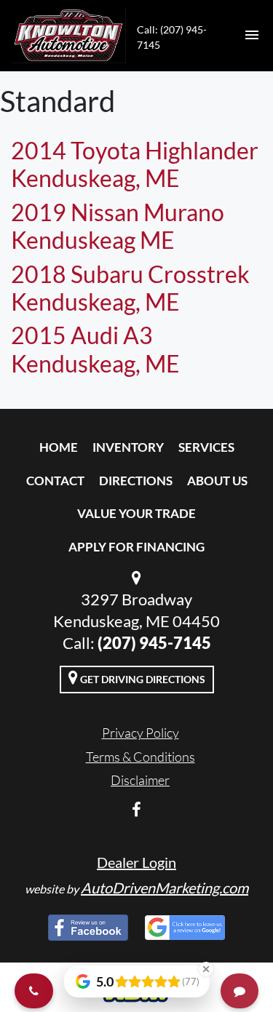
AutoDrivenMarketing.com (164, 887)
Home (58, 447)
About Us (217, 480)
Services (206, 447)
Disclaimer (140, 780)
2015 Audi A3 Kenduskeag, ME (95, 349)
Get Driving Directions (141, 679)
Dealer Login (136, 862)
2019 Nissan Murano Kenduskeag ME (117, 226)
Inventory (128, 447)
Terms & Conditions (140, 757)
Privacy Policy (140, 733)
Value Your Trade (136, 513)
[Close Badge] (206, 969)
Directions (136, 480)
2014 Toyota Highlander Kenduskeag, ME (134, 164)
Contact (55, 480)
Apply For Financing (136, 546)
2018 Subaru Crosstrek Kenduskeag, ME (130, 288)
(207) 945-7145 (154, 643)
